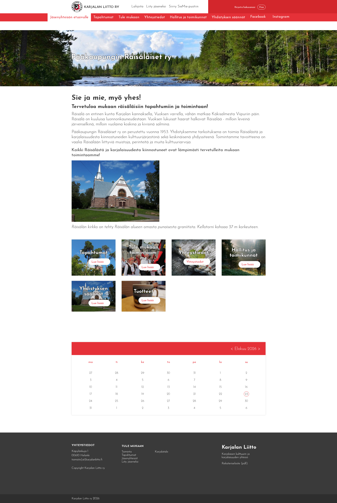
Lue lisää (97, 261)
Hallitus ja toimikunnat (188, 17)
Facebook (258, 17)
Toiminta (127, 451)
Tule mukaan (128, 17)
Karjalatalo (161, 451)
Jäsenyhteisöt (130, 458)
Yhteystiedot (154, 17)
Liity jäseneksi (156, 6)
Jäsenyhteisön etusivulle (69, 17)
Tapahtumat (103, 17)
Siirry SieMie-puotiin (184, 6)
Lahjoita (137, 6)
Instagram (281, 17)
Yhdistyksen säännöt (228, 17)
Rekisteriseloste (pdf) (235, 463)
